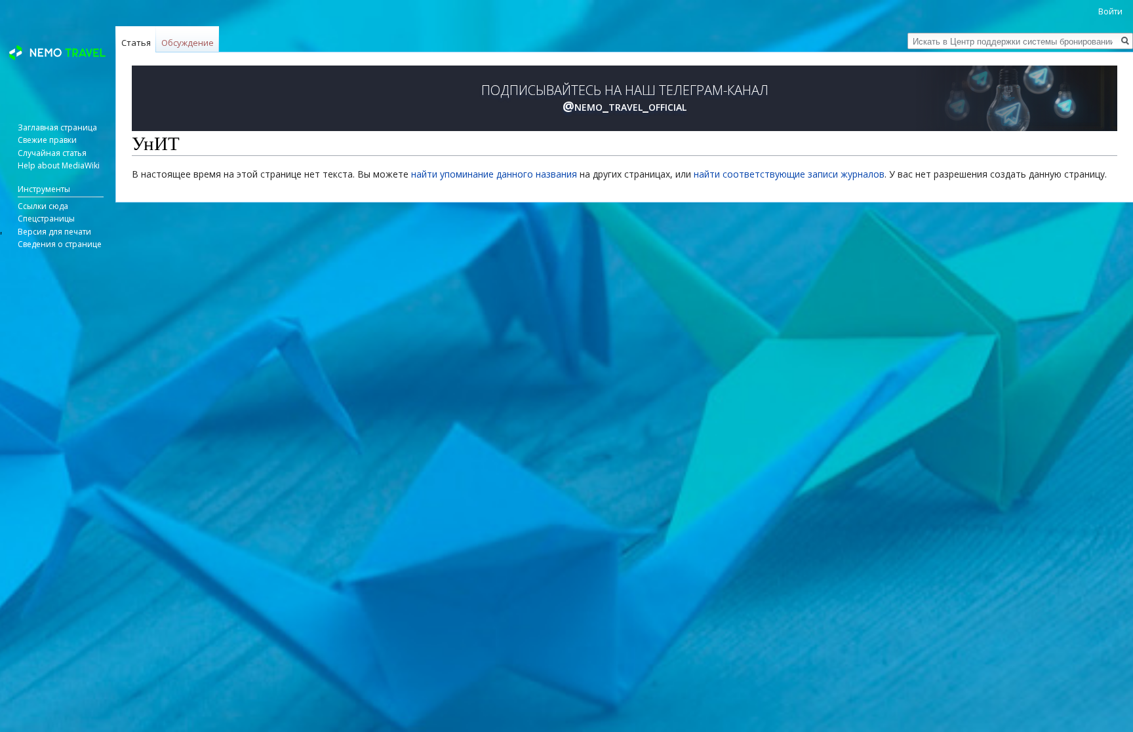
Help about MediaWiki (59, 165)
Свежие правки (47, 139)
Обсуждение (187, 42)
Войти (1110, 11)
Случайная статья (52, 153)
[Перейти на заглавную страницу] (57, 52)
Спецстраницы (46, 218)
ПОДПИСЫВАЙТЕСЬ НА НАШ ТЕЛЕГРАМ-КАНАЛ (624, 98)
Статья (136, 42)
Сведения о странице (60, 244)
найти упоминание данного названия (494, 174)
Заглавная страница (57, 127)
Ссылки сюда (43, 206)
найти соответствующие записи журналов (789, 174)
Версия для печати (54, 231)
